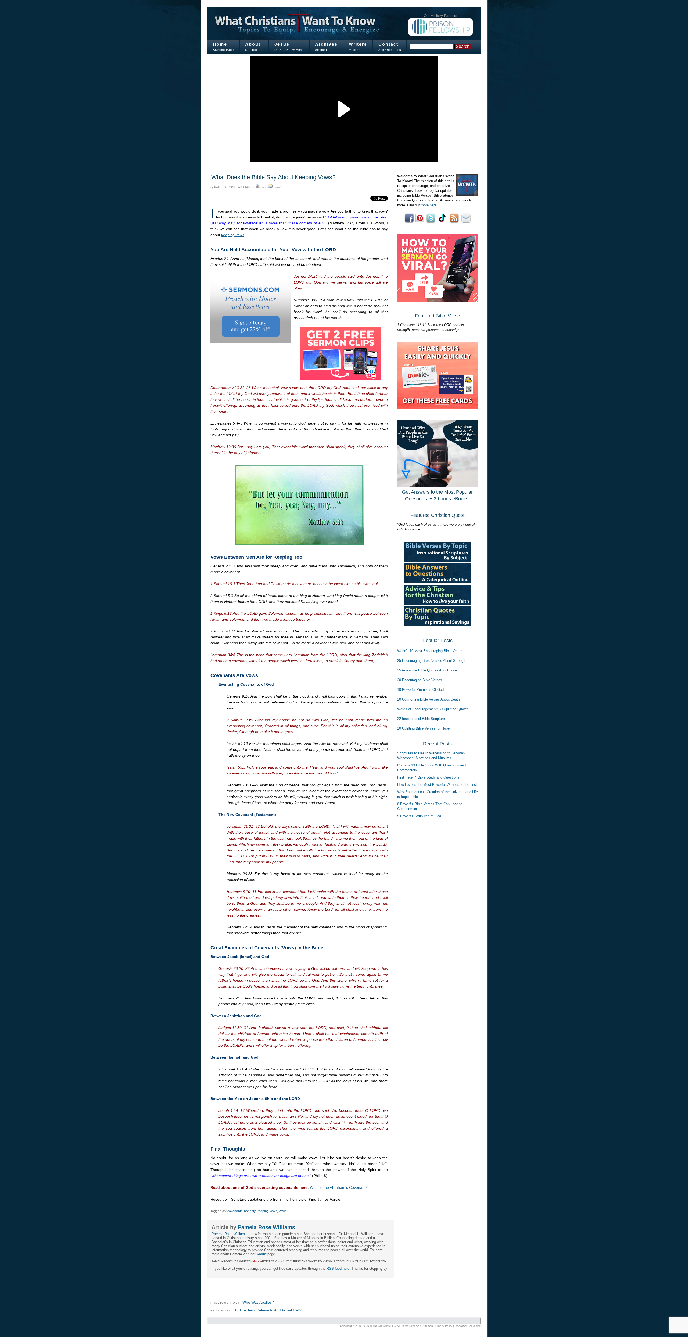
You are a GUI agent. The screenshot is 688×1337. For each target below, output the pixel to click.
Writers (358, 44)
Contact (388, 44)
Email (277, 187)
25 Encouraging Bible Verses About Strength (431, 661)
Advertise (475, 1325)
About (252, 44)
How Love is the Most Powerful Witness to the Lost (437, 785)
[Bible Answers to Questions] (437, 582)
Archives (326, 44)
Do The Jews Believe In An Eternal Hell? (267, 1310)
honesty (249, 1211)
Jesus (281, 44)
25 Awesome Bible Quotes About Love (427, 670)
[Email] (270, 187)
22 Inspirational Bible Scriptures (422, 719)
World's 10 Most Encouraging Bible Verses (430, 651)
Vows (282, 1211)
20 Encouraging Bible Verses (419, 680)
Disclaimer (461, 1325)
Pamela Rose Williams (233, 187)
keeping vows (232, 235)
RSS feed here (338, 1269)
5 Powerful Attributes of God (419, 816)
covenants (234, 1211)
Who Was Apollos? (258, 1302)
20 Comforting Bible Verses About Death (428, 699)
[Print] (257, 187)
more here (428, 205)
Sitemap (428, 1325)
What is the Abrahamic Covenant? (339, 1187)
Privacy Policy (443, 1325)
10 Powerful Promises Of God (420, 690)
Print (263, 187)
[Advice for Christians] (437, 604)
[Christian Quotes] (437, 625)
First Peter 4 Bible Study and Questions (428, 777)
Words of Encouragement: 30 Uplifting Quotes (433, 709)
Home (220, 44)
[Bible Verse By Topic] (437, 560)
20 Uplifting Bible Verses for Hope (423, 728)
